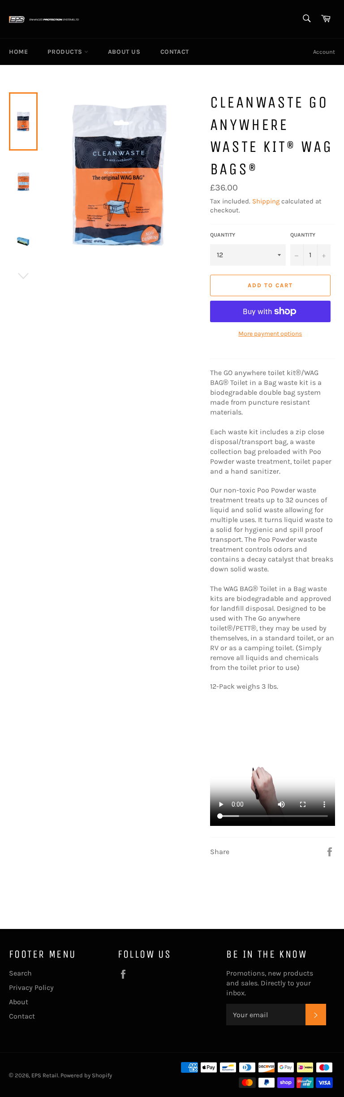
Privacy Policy (31, 987)
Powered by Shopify (86, 1075)
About (18, 1002)
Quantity (222, 235)
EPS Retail (44, 1075)
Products (65, 52)
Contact (174, 52)
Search (20, 973)
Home (18, 52)
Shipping (266, 201)
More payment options (270, 333)
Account (324, 51)
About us (124, 52)
